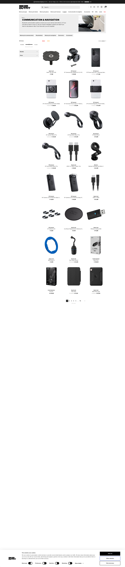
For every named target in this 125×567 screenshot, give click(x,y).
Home (23, 17)
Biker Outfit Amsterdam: (72, 1)
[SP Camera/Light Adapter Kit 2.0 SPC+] (74, 57)
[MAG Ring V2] (51, 245)
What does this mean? (29, 46)
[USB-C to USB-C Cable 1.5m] (74, 151)
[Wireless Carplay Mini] (96, 214)
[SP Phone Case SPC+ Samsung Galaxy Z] (96, 57)
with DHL (41, 1)
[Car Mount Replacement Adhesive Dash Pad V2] (74, 214)
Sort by (100, 40)
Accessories (87, 11)
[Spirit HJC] (96, 245)
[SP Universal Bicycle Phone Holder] (51, 89)
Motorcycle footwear (56, 11)
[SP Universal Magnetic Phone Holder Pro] (96, 89)
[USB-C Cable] (96, 183)
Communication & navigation (75, 11)
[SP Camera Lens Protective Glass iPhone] (74, 183)
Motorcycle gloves (44, 11)
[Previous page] (62, 301)
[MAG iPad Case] (96, 277)
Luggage (64, 11)
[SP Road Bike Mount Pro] (74, 120)
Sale (105, 11)
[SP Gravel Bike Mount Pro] (51, 151)
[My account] (101, 7)
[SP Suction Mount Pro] (51, 120)
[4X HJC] (51, 277)
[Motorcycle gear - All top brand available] (24, 8)
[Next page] (85, 301)
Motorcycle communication (27, 35)
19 (80, 301)
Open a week (54, 1)
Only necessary (110, 563)
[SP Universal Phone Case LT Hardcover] (74, 89)
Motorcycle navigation (50, 35)
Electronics (61, 35)
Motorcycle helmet (33, 11)
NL (88, 6)
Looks (100, 11)
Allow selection (110, 558)
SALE (43, 41)
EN (91, 6)
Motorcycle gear (23, 11)
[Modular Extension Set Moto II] (96, 151)
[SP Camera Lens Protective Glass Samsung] (51, 183)
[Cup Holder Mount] (74, 245)
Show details (78, 563)
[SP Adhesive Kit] (51, 214)
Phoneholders (39, 35)
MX (92, 11)
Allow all (110, 553)
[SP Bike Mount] (96, 120)
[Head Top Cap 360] (51, 57)
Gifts (96, 11)
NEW (48, 41)
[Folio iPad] (74, 277)
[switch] (44, 563)
